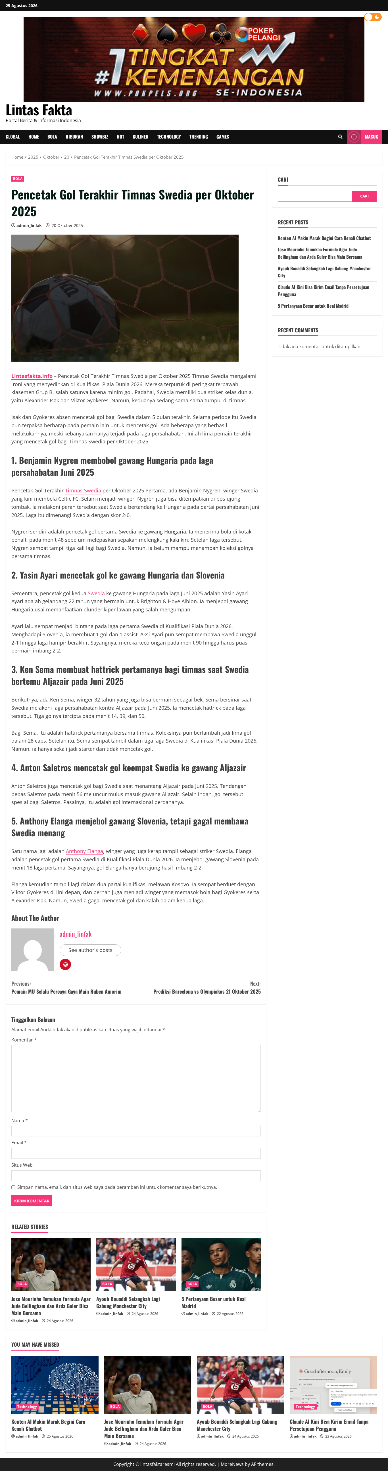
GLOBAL (13, 136)
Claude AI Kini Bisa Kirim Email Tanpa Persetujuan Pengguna (329, 1425)
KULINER (141, 136)
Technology (27, 1406)
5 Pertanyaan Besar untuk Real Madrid (214, 1302)
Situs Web (22, 1165)
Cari (283, 179)
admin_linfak (29, 225)
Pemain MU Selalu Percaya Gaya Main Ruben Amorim (66, 987)
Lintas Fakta (39, 109)
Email (19, 1143)
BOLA (52, 136)
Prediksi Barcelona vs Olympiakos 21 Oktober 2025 (207, 987)
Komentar (24, 1040)
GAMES (222, 136)
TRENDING (198, 136)
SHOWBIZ (99, 136)
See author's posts (90, 950)
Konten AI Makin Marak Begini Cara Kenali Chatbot (324, 238)
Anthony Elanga (84, 851)
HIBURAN (74, 136)
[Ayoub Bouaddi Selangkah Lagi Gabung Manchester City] (136, 1264)
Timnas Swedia (83, 490)
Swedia (96, 593)
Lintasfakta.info (32, 376)
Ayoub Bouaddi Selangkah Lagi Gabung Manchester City (128, 1302)
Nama (19, 1120)
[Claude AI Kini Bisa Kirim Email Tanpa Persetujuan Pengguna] (333, 1385)
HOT (120, 136)
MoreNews (232, 1464)
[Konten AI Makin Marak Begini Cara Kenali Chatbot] (55, 1385)
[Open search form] (340, 136)
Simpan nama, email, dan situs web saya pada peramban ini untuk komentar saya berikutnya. (117, 1187)
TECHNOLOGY (169, 136)
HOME (33, 136)
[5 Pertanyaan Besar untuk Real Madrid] (221, 1264)
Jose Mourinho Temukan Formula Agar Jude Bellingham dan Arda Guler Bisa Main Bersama (51, 1306)
